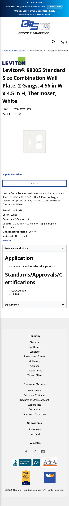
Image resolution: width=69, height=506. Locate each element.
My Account (34, 390)
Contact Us (34, 409)
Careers (34, 366)
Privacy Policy (34, 370)
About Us (34, 342)
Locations (35, 351)
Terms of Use (34, 375)
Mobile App (34, 361)
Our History (34, 347)
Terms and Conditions (34, 414)
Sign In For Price (12, 174)
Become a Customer (34, 395)
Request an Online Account (34, 400)
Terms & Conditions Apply (41, 11)
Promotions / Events (34, 356)
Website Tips (34, 404)
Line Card (35, 434)
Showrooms (34, 429)
